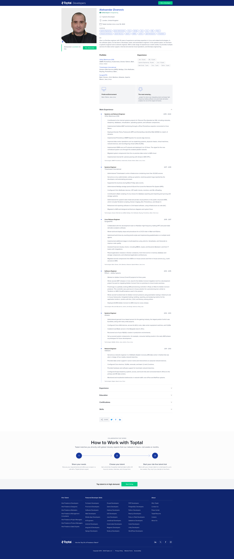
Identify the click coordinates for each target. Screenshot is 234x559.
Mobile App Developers (92, 517)
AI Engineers (89, 520)
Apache (128, 33)
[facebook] (116, 419)
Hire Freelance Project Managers (71, 520)
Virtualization (161, 33)
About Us (154, 520)
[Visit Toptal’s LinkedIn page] (155, 542)
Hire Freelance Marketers (69, 510)
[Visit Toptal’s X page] (160, 542)
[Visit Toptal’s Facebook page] (165, 542)
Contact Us (155, 507)
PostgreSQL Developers (136, 507)
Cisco (129, 31)
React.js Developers (135, 514)
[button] (136, 109)
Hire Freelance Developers (69, 503)
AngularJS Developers (92, 527)
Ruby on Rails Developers (137, 517)
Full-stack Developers (92, 503)
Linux (147, 31)
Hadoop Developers (113, 510)
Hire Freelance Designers (69, 507)
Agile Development (150, 33)
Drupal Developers (113, 503)
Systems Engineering (106, 31)
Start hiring (129, 484)
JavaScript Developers (114, 520)
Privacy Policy (119, 551)
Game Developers (112, 507)
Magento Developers (113, 527)
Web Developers (90, 514)
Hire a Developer (165, 3)
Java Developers (112, 517)
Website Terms (128, 551)
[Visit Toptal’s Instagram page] (171, 542)
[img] (108, 13)
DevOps (136, 31)
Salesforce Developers (136, 520)
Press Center (156, 510)
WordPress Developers (136, 531)
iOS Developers (112, 514)
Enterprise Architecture (106, 33)
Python (158, 31)
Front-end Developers (92, 507)
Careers (154, 517)
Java (142, 31)
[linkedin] (120, 419)
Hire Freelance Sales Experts (70, 527)
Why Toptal (155, 503)
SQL (152, 31)
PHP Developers (134, 503)
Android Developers (91, 524)
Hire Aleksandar (89, 48)
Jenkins (141, 33)
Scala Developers (134, 524)
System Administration (119, 31)
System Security (119, 33)
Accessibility (137, 551)
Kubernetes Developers (114, 524)
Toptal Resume (156, 514)
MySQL (134, 33)
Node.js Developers (113, 531)
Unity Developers (134, 527)
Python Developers (134, 510)
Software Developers (91, 510)
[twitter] (111, 419)
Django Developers (91, 531)
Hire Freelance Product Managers (71, 523)
